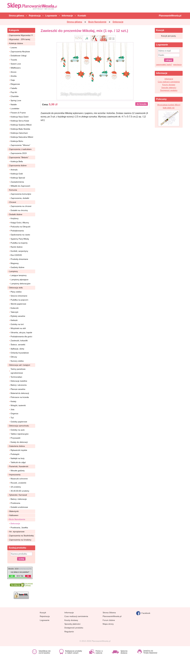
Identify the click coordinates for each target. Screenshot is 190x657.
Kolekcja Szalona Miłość (21, 125)
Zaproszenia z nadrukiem (20, 149)
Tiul (12, 418)
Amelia (14, 76)
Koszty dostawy (168, 85)
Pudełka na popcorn (19, 300)
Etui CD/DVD (16, 255)
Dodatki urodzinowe (19, 507)
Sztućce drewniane (19, 296)
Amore (13, 72)
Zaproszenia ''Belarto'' (19, 157)
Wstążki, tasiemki (18, 405)
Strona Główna (109, 612)
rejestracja (177, 64)
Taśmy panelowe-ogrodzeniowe (18, 371)
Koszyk (43, 612)
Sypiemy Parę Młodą (20, 239)
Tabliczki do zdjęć (18, 462)
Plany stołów (16, 292)
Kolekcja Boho (17, 141)
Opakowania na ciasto (20, 235)
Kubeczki (14, 308)
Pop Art (14, 92)
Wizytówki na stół (18, 328)
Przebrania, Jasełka (19, 527)
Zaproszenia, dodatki (20, 198)
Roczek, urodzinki (18, 483)
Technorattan (16, 377)
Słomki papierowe (18, 304)
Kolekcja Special (18, 178)
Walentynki (14, 511)
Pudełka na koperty (19, 243)
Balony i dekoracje (19, 499)
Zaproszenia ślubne (18, 165)
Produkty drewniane (19, 259)
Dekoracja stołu (16, 287)
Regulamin (69, 631)
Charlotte (15, 96)
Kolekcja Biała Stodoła (20, 129)
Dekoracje (15, 523)
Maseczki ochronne (19, 479)
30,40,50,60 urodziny (20, 491)
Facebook (145, 613)
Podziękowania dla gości (21, 336)
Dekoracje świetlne (19, 381)
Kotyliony (14, 218)
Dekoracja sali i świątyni (19, 365)
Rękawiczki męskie (19, 450)
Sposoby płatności (168, 88)
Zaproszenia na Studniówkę (21, 535)
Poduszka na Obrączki (20, 226)
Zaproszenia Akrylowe (20, 51)
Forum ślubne (109, 620)
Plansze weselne (18, 389)
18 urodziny (16, 487)
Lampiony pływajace (19, 279)
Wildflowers (16, 68)
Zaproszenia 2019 (19, 153)
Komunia (13, 190)
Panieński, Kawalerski (18, 466)
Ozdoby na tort (17, 324)
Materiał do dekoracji (20, 393)
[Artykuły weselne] (32, 6)
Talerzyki (14, 312)
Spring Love (16, 100)
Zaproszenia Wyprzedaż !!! (21, 35)
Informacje (169, 79)
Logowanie (44, 620)
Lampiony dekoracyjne (20, 283)
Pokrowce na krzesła (20, 397)
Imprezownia (14, 474)
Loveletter (15, 108)
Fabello (14, 88)
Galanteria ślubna (17, 446)
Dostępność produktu (168, 90)
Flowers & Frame (18, 113)
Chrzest (12, 202)
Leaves (14, 47)
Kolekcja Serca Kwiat (20, 121)
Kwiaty (13, 401)
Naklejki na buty (17, 458)
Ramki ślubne (17, 247)
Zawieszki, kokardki (19, 340)
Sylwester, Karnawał (18, 495)
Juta (12, 409)
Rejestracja (45, 616)
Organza (14, 413)
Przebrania (15, 503)
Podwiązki (15, 454)
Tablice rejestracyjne (20, 434)
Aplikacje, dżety (17, 349)
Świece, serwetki (18, 344)
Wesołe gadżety (18, 470)
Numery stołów (17, 361)
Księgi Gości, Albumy (20, 222)
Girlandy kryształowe (20, 353)
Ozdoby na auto (18, 430)
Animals (14, 170)
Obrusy (14, 357)
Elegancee (15, 84)
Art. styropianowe (16, 531)
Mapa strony (108, 624)
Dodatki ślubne (15, 214)
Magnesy (15, 263)
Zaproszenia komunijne (21, 194)
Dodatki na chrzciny (19, 210)
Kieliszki (14, 320)
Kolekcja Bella (17, 161)
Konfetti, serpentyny (19, 251)
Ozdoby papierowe (19, 422)
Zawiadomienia (17, 182)
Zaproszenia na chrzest (21, 206)
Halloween (13, 515)
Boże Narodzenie (17, 519)
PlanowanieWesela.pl (112, 616)
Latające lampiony (19, 275)
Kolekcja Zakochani (19, 133)
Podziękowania (17, 231)
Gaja (13, 80)
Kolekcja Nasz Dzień (20, 117)
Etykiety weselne (18, 316)
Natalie (14, 104)
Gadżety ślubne (17, 267)
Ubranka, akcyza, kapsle (21, 332)
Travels (14, 60)
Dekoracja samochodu (19, 426)
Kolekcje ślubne (16, 43)
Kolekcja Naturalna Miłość (22, 137)
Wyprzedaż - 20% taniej (19, 39)
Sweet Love (16, 64)
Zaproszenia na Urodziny (20, 540)
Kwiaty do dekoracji (19, 442)
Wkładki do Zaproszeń (20, 186)
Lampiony (13, 271)
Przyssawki (15, 438)
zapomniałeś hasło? (164, 64)
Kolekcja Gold (17, 174)
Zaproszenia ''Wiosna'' (20, 145)
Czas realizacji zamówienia (169, 82)
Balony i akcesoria (19, 385)
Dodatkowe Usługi (18, 55)
